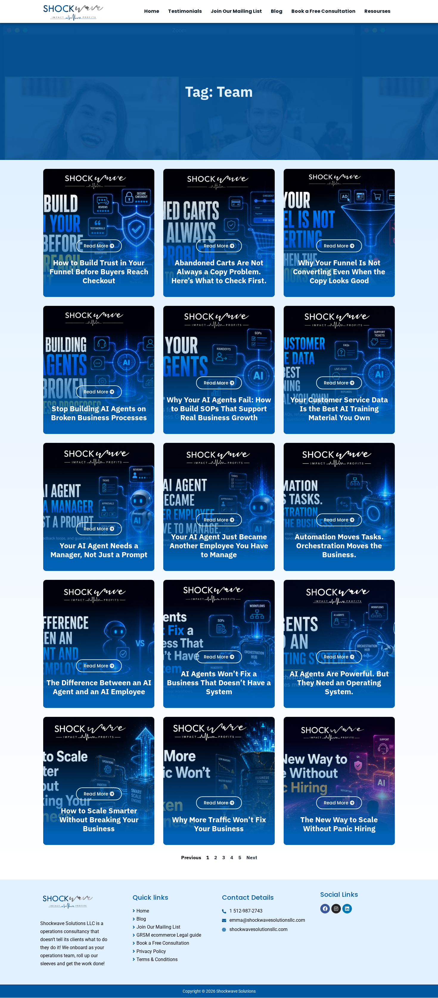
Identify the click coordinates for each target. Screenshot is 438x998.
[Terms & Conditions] (174, 959)
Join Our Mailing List (236, 11)
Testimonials (185, 11)
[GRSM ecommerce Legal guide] (174, 935)
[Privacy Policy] (174, 951)
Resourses (377, 11)
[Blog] (174, 919)
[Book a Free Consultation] (174, 943)
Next (251, 857)
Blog (276, 11)
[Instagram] (336, 908)
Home (151, 11)
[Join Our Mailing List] (174, 927)
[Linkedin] (347, 908)
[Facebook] (325, 908)
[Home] (174, 911)
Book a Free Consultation (323, 11)
